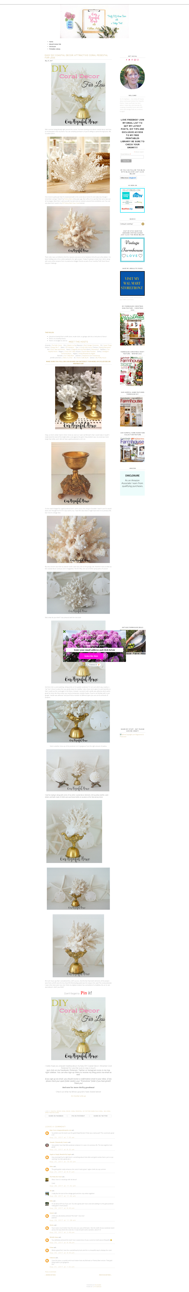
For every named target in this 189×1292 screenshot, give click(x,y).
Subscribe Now (91, 656)
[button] (94, 635)
